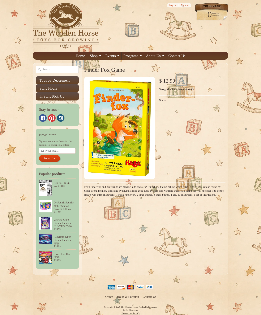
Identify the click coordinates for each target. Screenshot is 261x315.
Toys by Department (55, 80)
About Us (153, 56)
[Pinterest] (52, 118)
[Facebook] (43, 118)
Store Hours (48, 88)
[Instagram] (61, 118)
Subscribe (49, 158)
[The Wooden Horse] (66, 46)
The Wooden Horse (129, 307)
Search (109, 296)
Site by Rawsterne (130, 310)
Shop (94, 56)
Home (80, 56)
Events (110, 56)
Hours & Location (128, 296)
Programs (130, 56)
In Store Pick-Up (52, 96)
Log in (172, 5)
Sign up (185, 5)
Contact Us (177, 56)
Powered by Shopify (131, 313)
